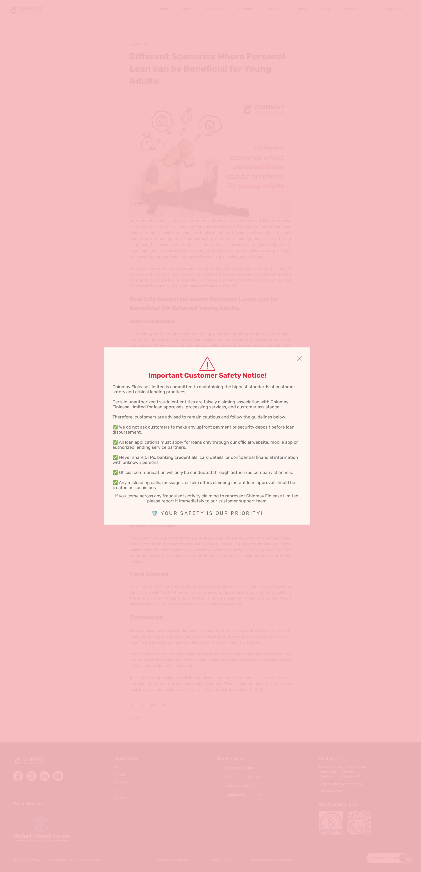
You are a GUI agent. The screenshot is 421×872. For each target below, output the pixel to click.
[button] (299, 358)
